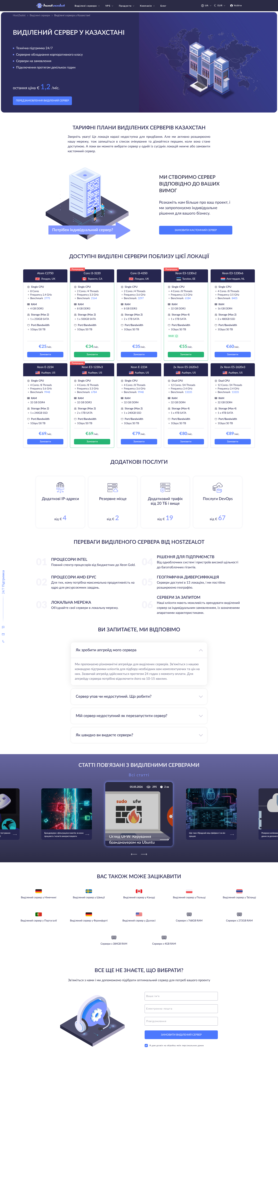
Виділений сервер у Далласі (139, 920)
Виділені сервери (86, 6)
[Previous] (134, 854)
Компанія (146, 6)
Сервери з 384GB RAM (114, 943)
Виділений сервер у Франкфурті (89, 920)
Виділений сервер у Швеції (89, 897)
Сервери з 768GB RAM (189, 920)
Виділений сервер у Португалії (39, 920)
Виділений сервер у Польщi (189, 897)
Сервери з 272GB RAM (239, 920)
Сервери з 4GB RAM (164, 943)
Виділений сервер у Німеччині (38, 897)
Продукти (125, 6)
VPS (108, 6)
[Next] (144, 854)
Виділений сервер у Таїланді (239, 897)
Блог (163, 6)
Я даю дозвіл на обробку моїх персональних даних (176, 1045)
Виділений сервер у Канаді (139, 897)
